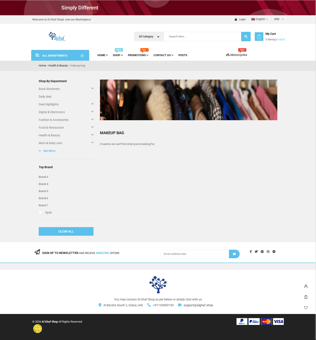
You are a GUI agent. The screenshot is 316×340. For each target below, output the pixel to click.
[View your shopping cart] (259, 36)
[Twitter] (256, 251)
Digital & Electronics (52, 112)
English (260, 19)
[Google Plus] (273, 251)
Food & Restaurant (51, 127)
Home (42, 65)
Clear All (66, 231)
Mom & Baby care (50, 143)
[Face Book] (251, 251)
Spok (48, 212)
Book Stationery (49, 89)
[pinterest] (262, 251)
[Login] (306, 285)
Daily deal (45, 96)
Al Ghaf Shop (50, 321)
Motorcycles (238, 55)
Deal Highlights (49, 104)
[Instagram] (268, 251)
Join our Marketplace (78, 19)
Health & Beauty (58, 65)
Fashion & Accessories (54, 120)
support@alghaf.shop (198, 305)
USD (276, 19)
